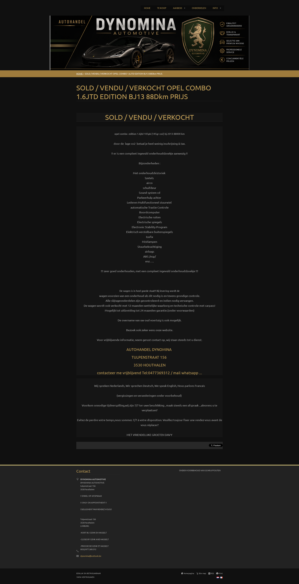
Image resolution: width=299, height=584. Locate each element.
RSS (212, 573)
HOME (147, 8)
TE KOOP (161, 8)
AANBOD (177, 8)
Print (220, 573)
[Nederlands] (218, 577)
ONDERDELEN (199, 8)
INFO (215, 8)
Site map (202, 573)
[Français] (221, 577)
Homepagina (188, 573)
